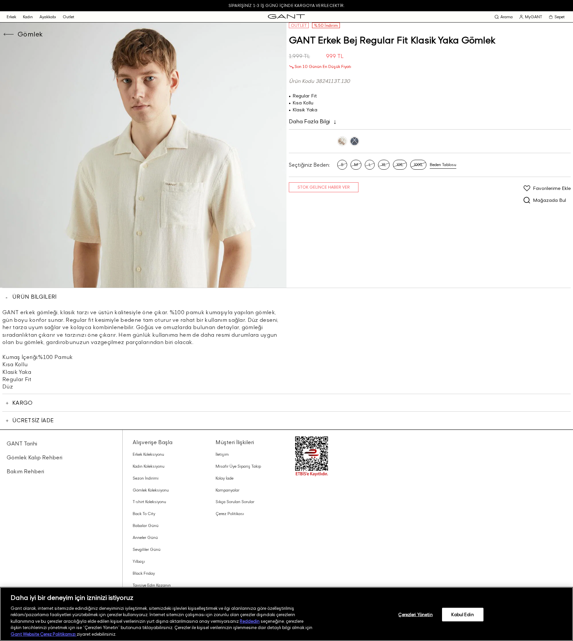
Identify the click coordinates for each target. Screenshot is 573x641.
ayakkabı (47, 16)
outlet (68, 16)
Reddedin (250, 621)
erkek (11, 16)
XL (384, 164)
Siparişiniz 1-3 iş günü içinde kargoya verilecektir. (286, 5)
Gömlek (30, 34)
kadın (28, 16)
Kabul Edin (462, 614)
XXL (400, 164)
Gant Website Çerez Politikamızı (44, 634)
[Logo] (286, 16)
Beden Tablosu (443, 164)
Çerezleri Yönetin (415, 614)
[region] (286, 614)
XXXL (418, 164)
